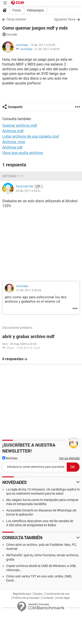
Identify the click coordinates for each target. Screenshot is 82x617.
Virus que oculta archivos (22, 153)
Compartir (15, 107)
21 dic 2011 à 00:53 (47, 49)
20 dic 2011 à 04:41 (28, 190)
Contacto (48, 597)
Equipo (38, 593)
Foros (17, 10)
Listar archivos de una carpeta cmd (30, 136)
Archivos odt (12, 147)
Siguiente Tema (64, 19)
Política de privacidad (26, 597)
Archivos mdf (13, 131)
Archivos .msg (13, 142)
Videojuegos (35, 10)
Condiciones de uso (57, 593)
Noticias (11, 458)
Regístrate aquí (22, 593)
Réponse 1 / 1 (12, 176)
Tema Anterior (16, 19)
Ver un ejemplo (69, 458)
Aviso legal (63, 597)
